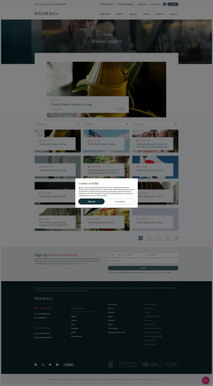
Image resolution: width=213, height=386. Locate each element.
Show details (120, 201)
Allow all (91, 201)
